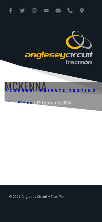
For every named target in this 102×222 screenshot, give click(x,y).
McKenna (19, 90)
